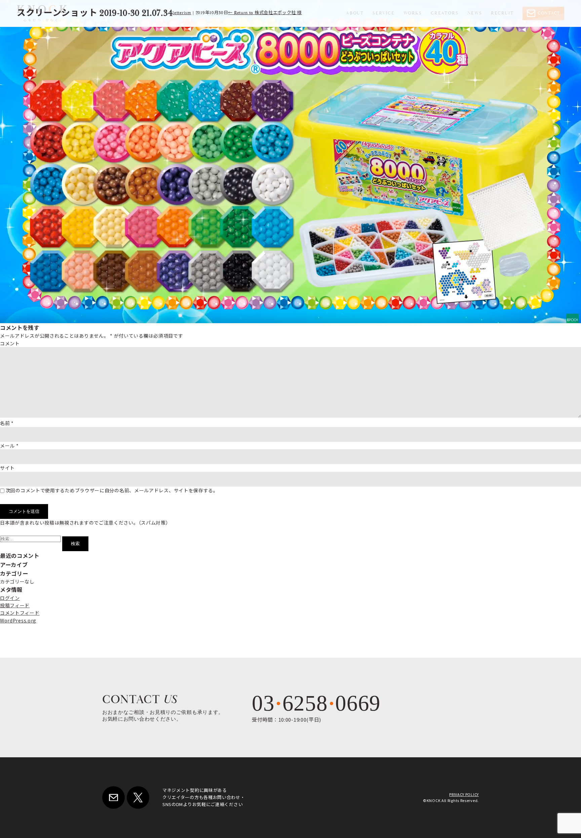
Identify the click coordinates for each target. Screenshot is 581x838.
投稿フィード (15, 605)
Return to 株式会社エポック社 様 (265, 13)
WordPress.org (18, 620)
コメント (10, 343)
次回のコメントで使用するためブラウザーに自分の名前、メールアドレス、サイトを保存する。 (112, 490)
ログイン (10, 598)
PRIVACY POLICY (464, 794)
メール (9, 445)
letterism (181, 13)
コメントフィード (20, 612)
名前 (7, 423)
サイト (7, 467)
